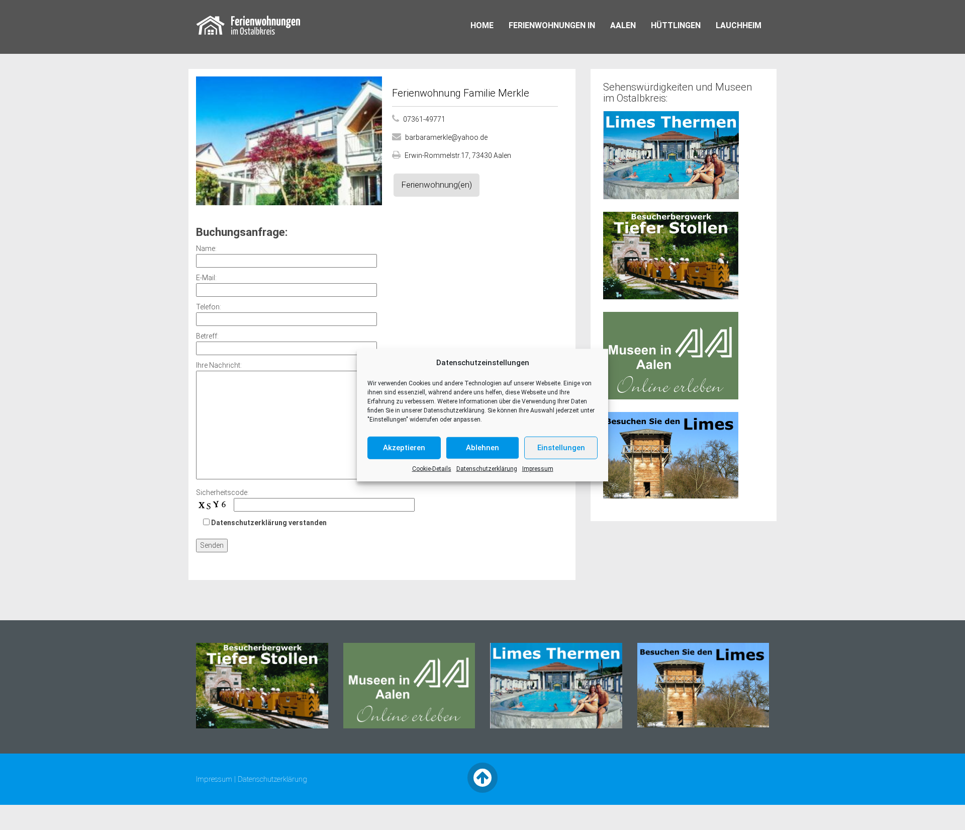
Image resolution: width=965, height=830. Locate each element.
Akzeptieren (404, 447)
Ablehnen (482, 447)
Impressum (537, 468)
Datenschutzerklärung (454, 409)
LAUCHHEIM (738, 25)
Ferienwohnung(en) (436, 185)
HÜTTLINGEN (676, 25)
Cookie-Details (431, 468)
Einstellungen (561, 447)
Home (482, 25)
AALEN (623, 25)
